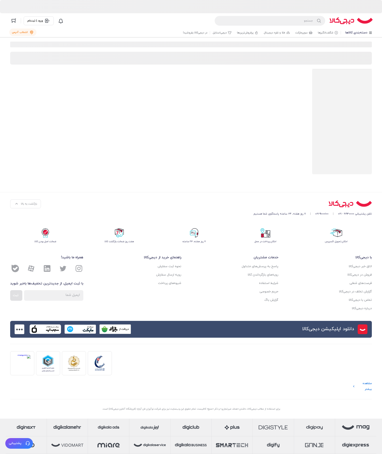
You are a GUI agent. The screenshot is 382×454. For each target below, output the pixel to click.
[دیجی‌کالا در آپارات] (31, 268)
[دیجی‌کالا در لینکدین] (47, 268)
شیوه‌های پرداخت (169, 283)
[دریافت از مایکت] (80, 329)
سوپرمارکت (301, 32)
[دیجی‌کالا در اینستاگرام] (78, 268)
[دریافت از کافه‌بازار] (115, 329)
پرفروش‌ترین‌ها (245, 32)
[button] (19, 443)
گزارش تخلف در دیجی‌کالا (355, 291)
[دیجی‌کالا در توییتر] (63, 268)
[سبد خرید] (13, 20)
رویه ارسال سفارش (168, 275)
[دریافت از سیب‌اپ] (45, 329)
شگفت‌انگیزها (325, 32)
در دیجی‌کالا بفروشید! (195, 32)
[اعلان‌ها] (60, 20)
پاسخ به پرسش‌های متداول (260, 266)
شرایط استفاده (268, 283)
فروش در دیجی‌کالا (359, 275)
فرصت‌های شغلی (361, 283)
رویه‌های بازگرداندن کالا (263, 275)
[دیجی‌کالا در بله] (15, 268)
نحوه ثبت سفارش (169, 266)
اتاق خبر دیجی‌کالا (360, 266)
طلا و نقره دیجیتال (274, 32)
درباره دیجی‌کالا (362, 308)
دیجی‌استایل (220, 32)
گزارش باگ (271, 300)
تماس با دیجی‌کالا (360, 300)
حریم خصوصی (269, 291)
